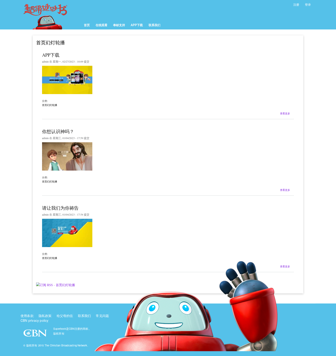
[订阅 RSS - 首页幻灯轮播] (55, 283)
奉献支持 (119, 25)
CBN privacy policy (34, 320)
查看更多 (285, 113)
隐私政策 (45, 315)
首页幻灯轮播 (49, 105)
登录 (308, 4)
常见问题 (102, 315)
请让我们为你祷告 (60, 208)
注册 (296, 4)
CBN (35, 334)
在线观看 (101, 25)
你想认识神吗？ (58, 131)
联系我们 (154, 25)
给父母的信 (65, 315)
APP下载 (137, 25)
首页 (87, 25)
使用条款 (27, 315)
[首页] (51, 14)
